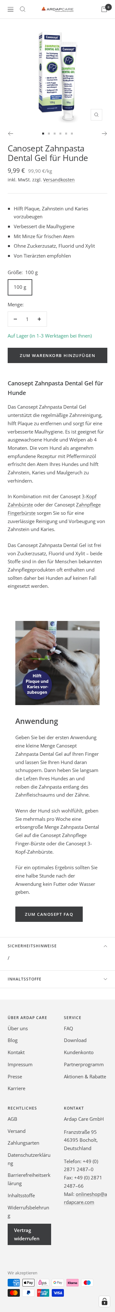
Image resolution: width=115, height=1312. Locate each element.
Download (75, 1040)
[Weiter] (104, 133)
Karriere (16, 1088)
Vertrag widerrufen (27, 1234)
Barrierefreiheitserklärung (29, 1179)
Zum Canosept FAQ (49, 914)
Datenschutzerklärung (29, 1159)
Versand (17, 1131)
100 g (20, 287)
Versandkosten (59, 180)
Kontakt (16, 1052)
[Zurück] (10, 133)
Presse (15, 1076)
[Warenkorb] (104, 9)
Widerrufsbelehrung (28, 1211)
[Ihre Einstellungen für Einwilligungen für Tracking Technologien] (104, 1301)
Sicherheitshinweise (32, 946)
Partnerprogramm (84, 1064)
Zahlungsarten (23, 1143)
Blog (13, 1040)
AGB (12, 1119)
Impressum (20, 1064)
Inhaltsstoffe (25, 979)
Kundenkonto (79, 1052)
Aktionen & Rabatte (85, 1076)
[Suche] (23, 9)
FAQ (68, 1028)
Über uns (18, 1028)
